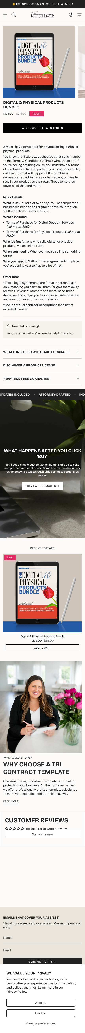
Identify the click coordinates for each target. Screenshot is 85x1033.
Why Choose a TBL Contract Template (36, 768)
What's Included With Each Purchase (35, 352)
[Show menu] (5, 14)
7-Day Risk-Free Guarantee (26, 379)
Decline (40, 1013)
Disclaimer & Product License (29, 365)
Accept (40, 1003)
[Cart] (79, 14)
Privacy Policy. (16, 992)
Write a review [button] (42, 834)
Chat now (66, 333)
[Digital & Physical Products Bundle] (42, 593)
